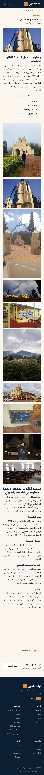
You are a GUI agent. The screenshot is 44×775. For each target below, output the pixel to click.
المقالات (38, 714)
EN (32, 698)
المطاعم (38, 718)
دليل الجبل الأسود (13, 734)
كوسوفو (39, 749)
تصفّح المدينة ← (11, 666)
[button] (22, 150)
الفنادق (18, 714)
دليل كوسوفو (14, 730)
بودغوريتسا (16, 753)
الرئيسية (39, 10)
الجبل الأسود (31, 10)
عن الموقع (38, 710)
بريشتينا (17, 757)
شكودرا (18, 749)
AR (39, 698)
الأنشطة (38, 722)
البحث (18, 718)
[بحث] (10, 4)
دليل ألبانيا (15, 726)
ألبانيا (39, 745)
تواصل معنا (16, 722)
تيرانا (18, 745)
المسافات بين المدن (14, 710)
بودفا (24, 10)
